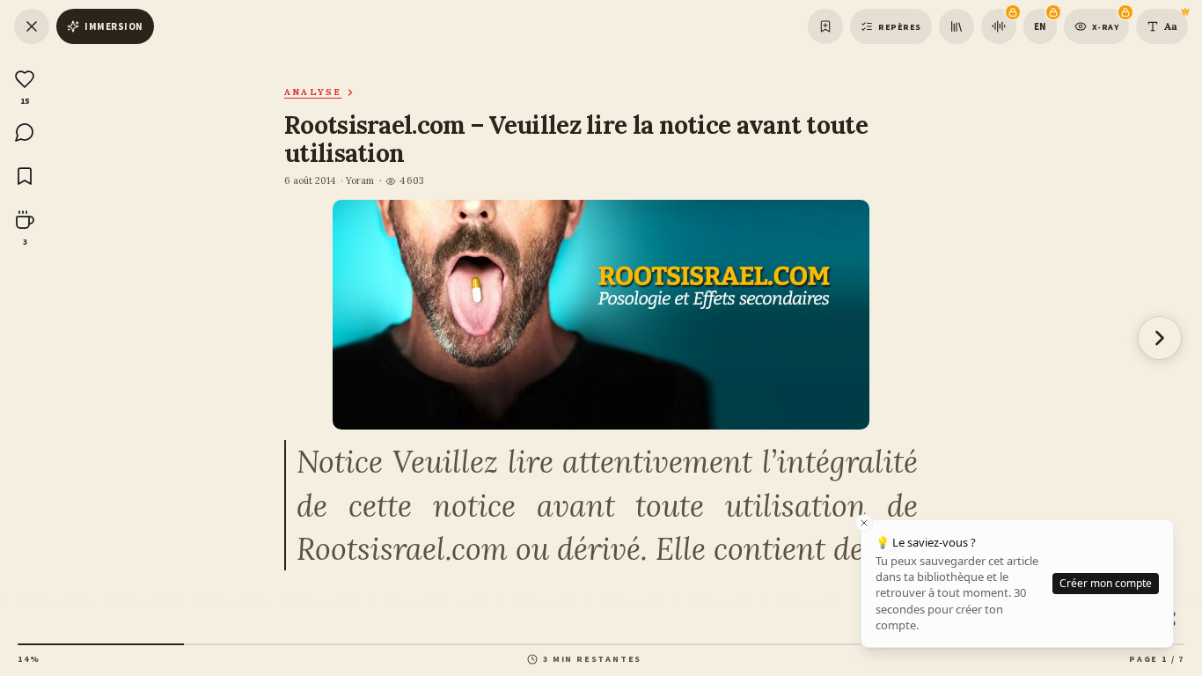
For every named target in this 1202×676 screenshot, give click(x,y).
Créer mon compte (1105, 583)
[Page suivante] (1160, 338)
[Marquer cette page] (825, 26)
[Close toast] (864, 523)
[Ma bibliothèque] (956, 26)
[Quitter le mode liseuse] (31, 26)
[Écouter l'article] (998, 26)
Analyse (312, 92)
